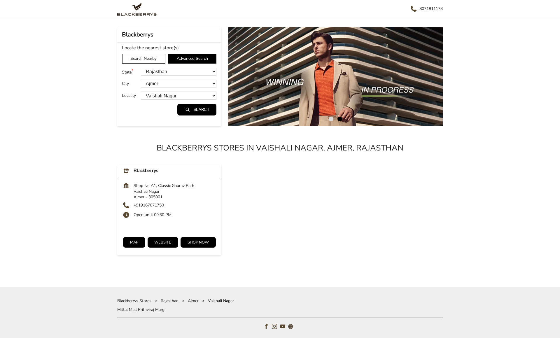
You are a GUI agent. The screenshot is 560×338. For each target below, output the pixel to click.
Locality (129, 96)
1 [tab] (331, 119)
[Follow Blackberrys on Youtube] (284, 327)
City (125, 83)
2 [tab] (339, 119)
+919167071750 (149, 205)
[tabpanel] (335, 76)
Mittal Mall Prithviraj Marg (140, 309)
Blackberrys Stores (135, 301)
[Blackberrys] (137, 9)
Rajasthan (169, 301)
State (127, 71)
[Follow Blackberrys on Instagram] (276, 327)
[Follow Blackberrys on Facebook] (268, 327)
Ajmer (193, 301)
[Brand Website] (292, 327)
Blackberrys (146, 171)
